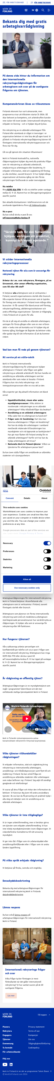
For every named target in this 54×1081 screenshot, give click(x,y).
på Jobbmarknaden (37, 205)
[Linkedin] (11, 1064)
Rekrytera (7, 1031)
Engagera (7, 1035)
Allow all (27, 579)
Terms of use (34, 1031)
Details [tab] (27, 498)
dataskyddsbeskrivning (13, 894)
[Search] (43, 10)
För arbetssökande (11, 1051)
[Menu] (49, 10)
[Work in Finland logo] (7, 10)
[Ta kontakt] (26, 10)
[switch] (47, 551)
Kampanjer (33, 1035)
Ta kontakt (7, 1047)
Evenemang (8, 1043)
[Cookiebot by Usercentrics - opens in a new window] (39, 491)
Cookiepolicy (33, 1047)
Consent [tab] (10, 498)
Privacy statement (36, 1027)
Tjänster (6, 1039)
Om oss (31, 1039)
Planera (6, 1026)
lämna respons (21, 915)
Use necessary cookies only (27, 588)
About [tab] (44, 498)
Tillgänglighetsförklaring (39, 1043)
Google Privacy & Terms (31, 533)
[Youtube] (5, 1065)
